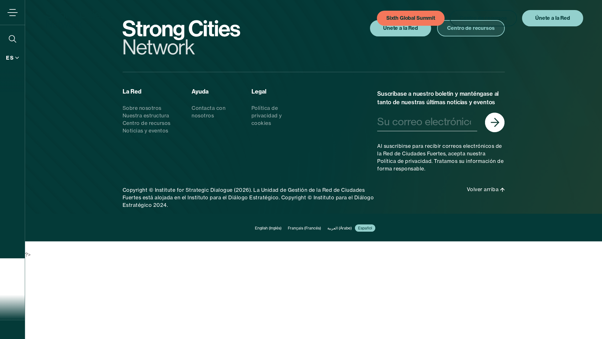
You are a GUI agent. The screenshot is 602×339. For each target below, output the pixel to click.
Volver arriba (483, 189)
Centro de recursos (147, 123)
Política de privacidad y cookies (266, 115)
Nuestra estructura (146, 115)
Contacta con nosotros (208, 112)
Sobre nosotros (142, 108)
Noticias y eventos (145, 130)
